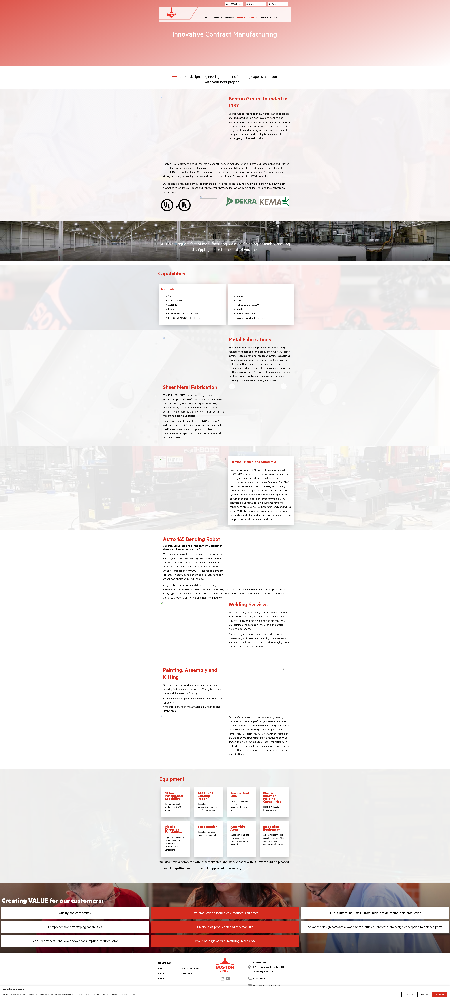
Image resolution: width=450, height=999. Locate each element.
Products (217, 17)
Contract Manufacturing (246, 17)
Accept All (440, 994)
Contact (273, 17)
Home (206, 17)
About (263, 17)
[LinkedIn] (222, 978)
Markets (228, 17)
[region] (225, 992)
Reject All (424, 994)
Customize (409, 994)
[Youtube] (227, 978)
